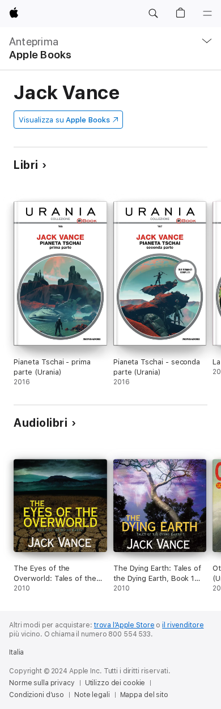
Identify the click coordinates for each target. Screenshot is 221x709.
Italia (16, 652)
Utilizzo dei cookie (115, 683)
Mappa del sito (144, 695)
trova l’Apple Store (124, 625)
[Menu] (207, 13)
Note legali (92, 695)
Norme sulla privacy (42, 683)
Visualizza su (64, 120)
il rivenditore (182, 625)
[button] (153, 13)
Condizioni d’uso (36, 695)
